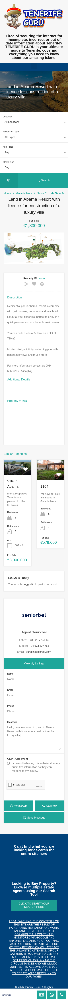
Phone (10, 706)
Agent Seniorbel (34, 632)
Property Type (11, 131)
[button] (34, 66)
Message (12, 722)
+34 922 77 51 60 (38, 639)
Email (10, 689)
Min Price (8, 146)
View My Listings (34, 663)
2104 (44, 486)
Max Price (8, 161)
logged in (29, 584)
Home (7, 193)
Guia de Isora (24, 193)
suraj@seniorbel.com (38, 651)
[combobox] (34, 123)
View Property (17, 472)
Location (8, 116)
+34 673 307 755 (39, 645)
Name (10, 673)
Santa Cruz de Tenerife (50, 193)
